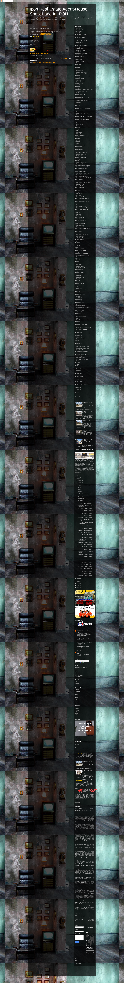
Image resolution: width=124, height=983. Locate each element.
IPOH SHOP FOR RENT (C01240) (85, 501)
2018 (78, 587)
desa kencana (79, 105)
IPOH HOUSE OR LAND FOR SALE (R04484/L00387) (85, 523)
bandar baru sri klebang (81, 58)
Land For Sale (79, 264)
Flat (77, 130)
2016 (78, 583)
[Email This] (30, 60)
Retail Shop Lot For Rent (81, 324)
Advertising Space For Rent (82, 40)
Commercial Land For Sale (81, 91)
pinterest (78, 699)
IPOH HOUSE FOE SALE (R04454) (85, 517)
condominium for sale (80, 95)
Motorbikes (78, 711)
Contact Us (78, 963)
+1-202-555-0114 (79, 675)
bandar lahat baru (80, 61)
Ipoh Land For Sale (80, 217)
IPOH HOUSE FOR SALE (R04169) (85, 571)
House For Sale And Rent (81, 152)
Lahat (77, 261)
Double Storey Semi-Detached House (84, 116)
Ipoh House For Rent (80, 196)
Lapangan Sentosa (80, 272)
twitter (77, 689)
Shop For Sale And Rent (81, 338)
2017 (78, 585)
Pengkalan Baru (79, 300)
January (80, 480)
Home (51, 69)
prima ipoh (78, 313)
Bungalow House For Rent (81, 72)
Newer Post (33, 69)
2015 (78, 581)
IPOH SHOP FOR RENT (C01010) (85, 544)
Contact (78, 684)
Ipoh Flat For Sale (80, 187)
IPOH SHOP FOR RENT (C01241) (85, 503)
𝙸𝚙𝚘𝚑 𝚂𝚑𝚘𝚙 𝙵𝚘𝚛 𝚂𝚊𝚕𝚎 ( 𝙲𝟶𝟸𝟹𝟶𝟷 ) (84, 648)
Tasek (77, 386)
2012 (78, 478)
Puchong (78, 315)
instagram (78, 692)
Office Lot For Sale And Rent (82, 285)
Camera (78, 705)
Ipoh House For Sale (80, 200)
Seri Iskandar (79, 332)
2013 (78, 578)
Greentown (78, 144)
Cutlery (77, 708)
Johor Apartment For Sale (81, 244)
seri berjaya (78, 330)
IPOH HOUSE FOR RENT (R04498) (85, 542)
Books (77, 707)
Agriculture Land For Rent (81, 43)
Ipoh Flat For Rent (80, 185)
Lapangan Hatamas (80, 266)
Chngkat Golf (79, 88)
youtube (78, 697)
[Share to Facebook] (34, 60)
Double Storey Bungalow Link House (84, 110)
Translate (85, 662)
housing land (79, 155)
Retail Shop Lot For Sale (81, 326)
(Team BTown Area (80, 29)
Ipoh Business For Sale (81, 171)
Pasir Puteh (78, 293)
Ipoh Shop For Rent (80, 231)
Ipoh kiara (78, 214)
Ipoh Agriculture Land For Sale (82, 166)
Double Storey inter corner (81, 114)
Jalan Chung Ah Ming (80, 239)
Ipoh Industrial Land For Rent (82, 209)
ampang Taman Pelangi (81, 48)
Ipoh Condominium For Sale (82, 176)
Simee (77, 341)
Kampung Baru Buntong (81, 252)
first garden (78, 129)
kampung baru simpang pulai (82, 253)
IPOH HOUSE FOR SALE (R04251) (85, 549)
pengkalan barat (79, 299)
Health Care (78, 703)
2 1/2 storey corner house (81, 36)
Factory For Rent (79, 122)
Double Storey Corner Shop (82, 113)
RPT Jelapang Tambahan (81, 329)
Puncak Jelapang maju (81, 316)
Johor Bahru (78, 245)
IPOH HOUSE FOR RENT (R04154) (85, 510)
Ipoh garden (78, 190)
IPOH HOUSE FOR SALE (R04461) (85, 534)
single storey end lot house (82, 351)
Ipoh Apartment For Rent (81, 168)
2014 (78, 580)
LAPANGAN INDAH (80, 267)
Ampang (78, 47)
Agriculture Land (79, 42)
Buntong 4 (78, 77)
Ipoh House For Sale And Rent (82, 201)
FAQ (77, 960)
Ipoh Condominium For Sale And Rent (84, 177)
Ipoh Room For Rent (80, 226)
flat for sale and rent (80, 135)
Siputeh (78, 360)
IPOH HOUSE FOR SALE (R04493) (85, 556)
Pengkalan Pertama (80, 305)
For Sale (78, 138)
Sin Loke (78, 345)
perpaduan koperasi (80, 308)
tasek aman (78, 387)
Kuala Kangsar (79, 259)
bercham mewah (79, 70)
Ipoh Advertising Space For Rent (83, 165)
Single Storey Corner (80, 349)
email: (87, 952)
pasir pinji (78, 291)
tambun (78, 382)
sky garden (78, 364)
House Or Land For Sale (81, 154)
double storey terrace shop (81, 121)
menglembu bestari (80, 277)
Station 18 (78, 368)
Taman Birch (79, 373)
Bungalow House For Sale (81, 73)
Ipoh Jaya (78, 212)
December (80, 500)
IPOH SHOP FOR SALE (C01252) (85, 532)
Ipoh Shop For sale (80, 233)
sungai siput (78, 370)
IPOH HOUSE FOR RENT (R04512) (85, 554)
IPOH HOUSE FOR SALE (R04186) (85, 508)
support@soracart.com (81, 673)
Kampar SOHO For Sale (81, 248)
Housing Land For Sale (81, 157)
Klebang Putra (79, 258)
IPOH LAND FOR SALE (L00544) (83, 654)
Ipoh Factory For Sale (80, 181)
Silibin (77, 340)
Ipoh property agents (80, 225)
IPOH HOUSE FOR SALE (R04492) (85, 558)
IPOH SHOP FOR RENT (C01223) (85, 568)
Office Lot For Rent (80, 282)
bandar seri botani (80, 62)
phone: (87, 945)
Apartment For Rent (80, 50)
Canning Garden (79, 83)
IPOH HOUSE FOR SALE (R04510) (85, 562)
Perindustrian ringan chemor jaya (83, 307)
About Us (78, 962)
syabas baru (79, 371)
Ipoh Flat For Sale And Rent (82, 188)
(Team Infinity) (79, 31)
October (80, 496)
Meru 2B (78, 278)
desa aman (78, 103)
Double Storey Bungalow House (83, 108)
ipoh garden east (79, 192)
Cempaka (78, 84)
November (80, 498)
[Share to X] (33, 60)
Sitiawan (78, 362)
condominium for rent (80, 94)
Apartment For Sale (80, 51)
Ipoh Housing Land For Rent (82, 206)
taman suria (78, 378)
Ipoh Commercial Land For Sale (83, 173)
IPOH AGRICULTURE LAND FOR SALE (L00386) (85, 506)
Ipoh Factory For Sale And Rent (83, 182)
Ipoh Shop (78, 230)
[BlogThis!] (31, 60)
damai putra (78, 102)
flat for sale (78, 133)
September (80, 494)
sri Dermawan (79, 367)
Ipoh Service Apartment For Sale (83, 228)
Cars (77, 713)
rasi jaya (78, 321)
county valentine (79, 99)
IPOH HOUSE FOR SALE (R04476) (85, 536)
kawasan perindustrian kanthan (82, 255)
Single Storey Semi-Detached (82, 354)
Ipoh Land (78, 215)
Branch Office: (87, 936)
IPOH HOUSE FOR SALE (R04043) (85, 570)
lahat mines (78, 263)
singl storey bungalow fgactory (82, 346)
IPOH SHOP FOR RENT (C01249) (85, 530)
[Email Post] (70, 58)
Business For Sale (80, 78)
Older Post (69, 69)
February (80, 482)
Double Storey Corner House (82, 111)
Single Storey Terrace (80, 357)
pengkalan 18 (79, 297)
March (79, 484)
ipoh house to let (79, 203)
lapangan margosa (80, 269)
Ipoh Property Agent (80, 223)
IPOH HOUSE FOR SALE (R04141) (85, 548)
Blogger (67, 971)
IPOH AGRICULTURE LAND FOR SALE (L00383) (85, 540)
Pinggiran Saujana (80, 310)
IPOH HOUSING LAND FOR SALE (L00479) (87, 754)
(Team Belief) (79, 28)
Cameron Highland (80, 81)
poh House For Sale (80, 311)
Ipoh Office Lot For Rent (81, 218)
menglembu (78, 275)
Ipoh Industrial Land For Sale (82, 211)
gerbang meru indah (80, 140)
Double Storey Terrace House (82, 119)
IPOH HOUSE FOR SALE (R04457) (85, 573)
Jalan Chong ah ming (80, 237)
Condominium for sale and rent (82, 97)
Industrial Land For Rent (81, 162)
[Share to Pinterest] (36, 60)
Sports (77, 710)
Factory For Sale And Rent (81, 125)
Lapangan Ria (79, 270)
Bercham (78, 67)
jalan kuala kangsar (80, 241)
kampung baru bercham (81, 250)
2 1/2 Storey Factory (80, 37)
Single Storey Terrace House (82, 359)
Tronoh (77, 392)
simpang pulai (79, 343)
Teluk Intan (78, 389)
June (79, 489)
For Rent (78, 136)
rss (77, 694)
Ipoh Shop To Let (80, 236)
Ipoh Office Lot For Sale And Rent (83, 222)
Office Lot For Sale (80, 283)
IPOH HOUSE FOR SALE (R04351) (85, 575)
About (77, 683)
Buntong (78, 75)
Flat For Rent (79, 132)
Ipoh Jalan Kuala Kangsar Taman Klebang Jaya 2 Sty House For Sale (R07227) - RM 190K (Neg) (84, 634)
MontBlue (78, 280)
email (77, 695)
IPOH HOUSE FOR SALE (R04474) (85, 528)
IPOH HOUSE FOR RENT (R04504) (85, 564)
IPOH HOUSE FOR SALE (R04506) (85, 566)
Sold (77, 365)
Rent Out (78, 323)
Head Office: (88, 925)
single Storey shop (80, 356)
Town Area (78, 390)
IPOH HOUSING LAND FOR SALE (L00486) (87, 780)
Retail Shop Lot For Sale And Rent (83, 327)
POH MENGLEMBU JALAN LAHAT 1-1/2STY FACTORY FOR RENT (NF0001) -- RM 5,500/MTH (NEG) (84, 642)
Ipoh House (78, 195)
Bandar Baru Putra (80, 56)
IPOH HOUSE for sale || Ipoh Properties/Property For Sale (83, 631)
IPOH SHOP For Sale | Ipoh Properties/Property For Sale (83, 647)
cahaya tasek (79, 80)
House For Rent (79, 149)
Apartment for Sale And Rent (82, 53)
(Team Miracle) (79, 32)
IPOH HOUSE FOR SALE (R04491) (85, 513)
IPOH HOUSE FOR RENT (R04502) (85, 546)
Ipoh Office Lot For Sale (81, 220)
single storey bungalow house (82, 348)
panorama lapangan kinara (81, 289)
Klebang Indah (79, 256)
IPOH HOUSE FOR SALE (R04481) (85, 527)
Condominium (79, 92)
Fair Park (78, 127)
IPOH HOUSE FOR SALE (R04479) (85, 525)
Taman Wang (79, 381)
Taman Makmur (79, 376)
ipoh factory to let (80, 184)
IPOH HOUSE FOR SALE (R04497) (85, 537)
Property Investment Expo (81, 667)
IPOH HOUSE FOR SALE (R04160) (85, 515)
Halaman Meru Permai (81, 148)
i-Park (77, 160)
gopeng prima (79, 143)
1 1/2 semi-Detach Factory (81, 34)
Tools (77, 714)
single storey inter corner (81, 352)
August (79, 493)
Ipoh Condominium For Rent (82, 174)
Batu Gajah (78, 64)
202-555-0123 (79, 676)
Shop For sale (79, 337)
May (79, 487)
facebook (78, 691)
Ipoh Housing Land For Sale (39, 62)
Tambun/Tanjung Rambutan (50, 62)
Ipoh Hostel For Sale (80, 193)
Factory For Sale (79, 124)
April (79, 485)
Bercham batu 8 (79, 69)
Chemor (78, 86)
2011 (78, 477)
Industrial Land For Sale (81, 163)
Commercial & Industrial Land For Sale (84, 89)
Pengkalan (78, 296)
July (79, 491)
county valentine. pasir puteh (82, 100)
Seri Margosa (79, 334)
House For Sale (79, 151)
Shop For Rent (79, 335)
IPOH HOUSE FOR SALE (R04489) (85, 512)
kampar (78, 247)
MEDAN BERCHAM (80, 274)
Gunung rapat (79, 146)
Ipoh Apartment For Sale (81, 170)
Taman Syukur (79, 379)
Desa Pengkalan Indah (81, 106)
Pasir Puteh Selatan (80, 294)
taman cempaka (79, 375)
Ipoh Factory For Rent (81, 179)
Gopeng (78, 141)
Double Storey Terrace (81, 118)
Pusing (77, 318)
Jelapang (78, 242)
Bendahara (78, 66)
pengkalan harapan (80, 302)
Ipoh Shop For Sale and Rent (82, 234)
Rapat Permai (79, 319)
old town (78, 286)
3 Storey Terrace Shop (81, 39)
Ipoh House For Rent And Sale (82, 198)
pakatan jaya (79, 288)
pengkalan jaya (79, 304)
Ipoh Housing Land (80, 204)
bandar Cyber (79, 59)
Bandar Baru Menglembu (81, 54)
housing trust (79, 159)
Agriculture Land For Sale (81, 45)
